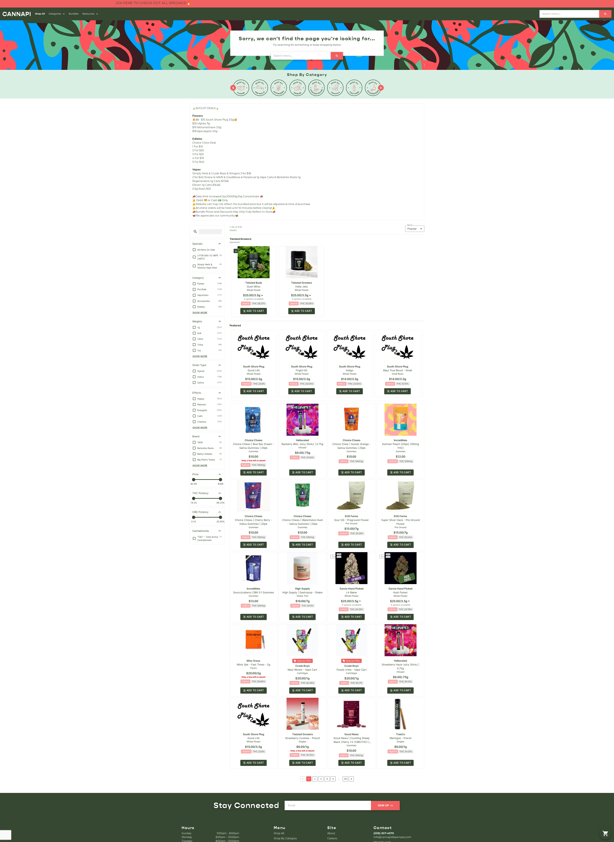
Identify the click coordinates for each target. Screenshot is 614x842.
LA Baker (351, 592)
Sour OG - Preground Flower (351, 520)
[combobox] (253, 295)
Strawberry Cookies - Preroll (302, 738)
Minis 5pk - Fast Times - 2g (253, 664)
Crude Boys (302, 665)
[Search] (605, 14)
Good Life (254, 370)
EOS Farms (351, 516)
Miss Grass (253, 660)
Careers (332, 838)
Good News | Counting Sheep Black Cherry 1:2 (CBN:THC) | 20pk (352, 741)
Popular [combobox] (412, 228)
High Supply (302, 588)
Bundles (74, 13)
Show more (200, 312)
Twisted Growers (301, 282)
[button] (195, 231)
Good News (351, 734)
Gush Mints (253, 286)
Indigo (349, 370)
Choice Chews (253, 440)
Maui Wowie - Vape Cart (302, 669)
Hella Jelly (301, 286)
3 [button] (321, 778)
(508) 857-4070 (384, 833)
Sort (410, 225)
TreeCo (400, 734)
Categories (55, 13)
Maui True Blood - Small (397, 370)
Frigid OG (301, 370)
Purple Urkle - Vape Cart (351, 669)
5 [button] (333, 778)
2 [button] (314, 778)
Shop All (40, 13)
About (331, 833)
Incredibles (400, 440)
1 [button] (308, 778)
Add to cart (255, 310)
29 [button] (345, 778)
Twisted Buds (253, 282)
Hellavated (302, 440)
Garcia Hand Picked (351, 588)
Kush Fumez (400, 592)
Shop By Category (285, 838)
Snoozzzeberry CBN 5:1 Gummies (253, 592)
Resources (88, 13)
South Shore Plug (253, 366)
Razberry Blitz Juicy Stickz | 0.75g (302, 444)
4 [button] (327, 778)
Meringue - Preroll (400, 738)
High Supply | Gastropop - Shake (302, 592)
